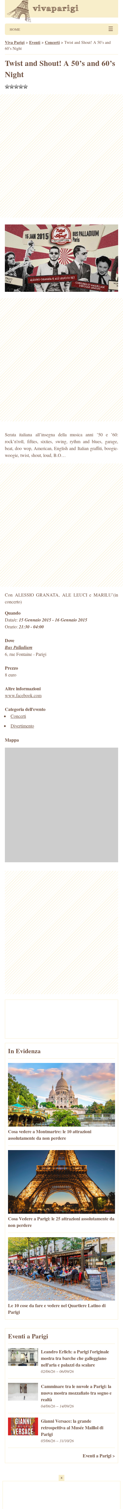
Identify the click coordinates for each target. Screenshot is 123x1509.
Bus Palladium (18, 647)
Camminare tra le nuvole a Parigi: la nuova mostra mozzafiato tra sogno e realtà (76, 1393)
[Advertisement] (61, 156)
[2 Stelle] (11, 86)
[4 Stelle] (21, 86)
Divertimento (22, 726)
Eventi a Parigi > (99, 1455)
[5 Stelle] (25, 86)
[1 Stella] (7, 86)
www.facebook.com (23, 695)
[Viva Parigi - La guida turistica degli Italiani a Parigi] (61, 12)
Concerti (18, 716)
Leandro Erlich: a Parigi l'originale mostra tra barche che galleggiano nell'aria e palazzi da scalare (75, 1358)
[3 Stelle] (16, 86)
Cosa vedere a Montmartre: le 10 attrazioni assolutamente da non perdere (49, 1134)
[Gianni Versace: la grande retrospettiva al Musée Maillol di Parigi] (23, 1433)
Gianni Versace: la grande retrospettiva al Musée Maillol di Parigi (72, 1427)
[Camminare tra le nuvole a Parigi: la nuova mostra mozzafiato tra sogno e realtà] (23, 1398)
